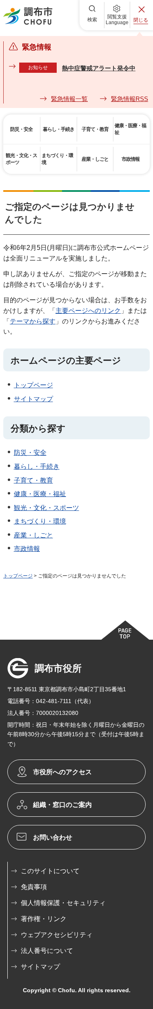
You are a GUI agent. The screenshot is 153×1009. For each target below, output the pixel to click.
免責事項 (34, 886)
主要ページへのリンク (88, 310)
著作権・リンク (44, 918)
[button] (92, 15)
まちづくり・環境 (40, 521)
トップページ (33, 385)
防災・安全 (30, 452)
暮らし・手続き (37, 466)
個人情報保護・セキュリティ (63, 902)
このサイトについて (50, 870)
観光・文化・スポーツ (46, 507)
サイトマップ (33, 399)
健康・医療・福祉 (40, 493)
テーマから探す (32, 321)
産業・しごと (33, 535)
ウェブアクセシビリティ (57, 934)
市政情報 (27, 548)
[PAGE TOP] (125, 630)
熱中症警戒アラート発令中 (98, 68)
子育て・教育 (33, 480)
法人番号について (47, 950)
